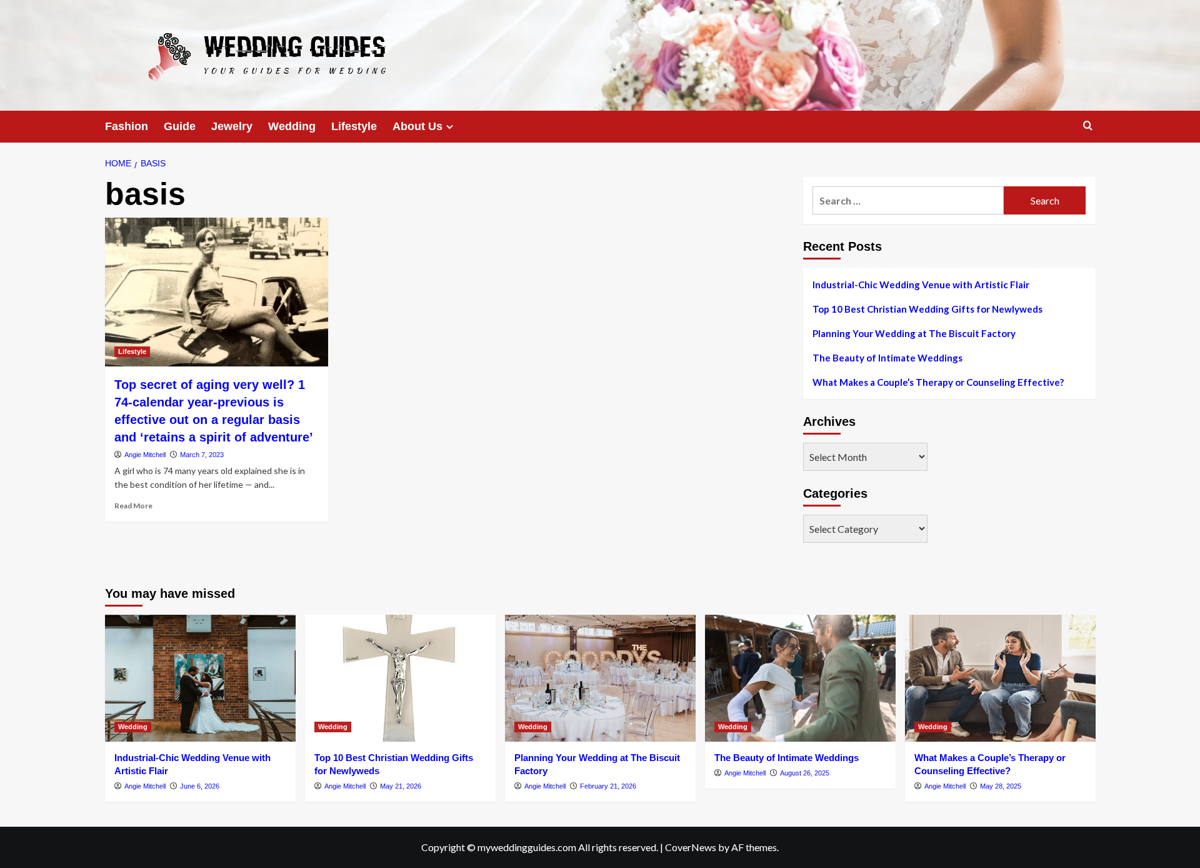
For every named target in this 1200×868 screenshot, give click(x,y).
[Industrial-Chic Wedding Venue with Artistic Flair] (200, 678)
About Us (417, 126)
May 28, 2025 (1000, 786)
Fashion (126, 126)
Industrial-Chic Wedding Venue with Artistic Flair (920, 284)
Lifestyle (354, 126)
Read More (133, 505)
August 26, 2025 (804, 773)
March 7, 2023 (202, 454)
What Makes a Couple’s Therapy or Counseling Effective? (938, 382)
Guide (180, 126)
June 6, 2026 (199, 786)
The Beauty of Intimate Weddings (887, 357)
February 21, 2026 (608, 786)
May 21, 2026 (400, 786)
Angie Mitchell (145, 454)
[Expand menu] (449, 126)
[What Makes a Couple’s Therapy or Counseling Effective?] (1000, 678)
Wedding (292, 126)
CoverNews (690, 847)
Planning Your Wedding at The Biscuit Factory (914, 333)
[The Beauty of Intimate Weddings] (800, 678)
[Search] (1088, 126)
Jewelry (231, 126)
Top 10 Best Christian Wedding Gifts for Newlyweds (927, 309)
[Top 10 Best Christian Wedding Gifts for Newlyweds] (400, 678)
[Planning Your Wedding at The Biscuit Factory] (600, 678)
